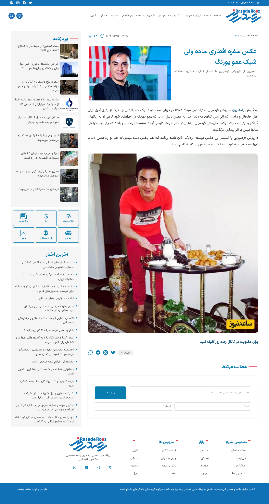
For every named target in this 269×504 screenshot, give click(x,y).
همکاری (241, 466)
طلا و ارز (203, 450)
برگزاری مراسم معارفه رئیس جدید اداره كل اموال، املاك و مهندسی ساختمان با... (44, 407)
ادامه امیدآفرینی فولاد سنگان (56, 298)
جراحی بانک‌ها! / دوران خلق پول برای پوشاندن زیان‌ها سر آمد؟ (39, 66)
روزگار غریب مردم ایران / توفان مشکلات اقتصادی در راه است (40, 155)
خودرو (151, 15)
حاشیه (238, 36)
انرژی (135, 450)
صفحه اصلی (251, 36)
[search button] (11, 16)
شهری (93, 15)
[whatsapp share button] (91, 353)
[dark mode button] (19, 16)
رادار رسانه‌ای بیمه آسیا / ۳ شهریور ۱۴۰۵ (49, 330)
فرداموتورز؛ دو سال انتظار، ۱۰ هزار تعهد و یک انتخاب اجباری (38, 120)
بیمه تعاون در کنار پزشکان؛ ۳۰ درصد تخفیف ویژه (46, 383)
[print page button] (90, 36)
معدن (114, 15)
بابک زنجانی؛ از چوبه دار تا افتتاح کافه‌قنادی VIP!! (38, 48)
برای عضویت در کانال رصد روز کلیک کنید (229, 342)
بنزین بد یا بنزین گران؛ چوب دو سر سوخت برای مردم (37, 173)
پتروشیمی (127, 15)
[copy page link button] (96, 36)
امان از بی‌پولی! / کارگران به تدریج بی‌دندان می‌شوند (38, 137)
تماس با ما (239, 473)
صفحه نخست (212, 15)
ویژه (135, 473)
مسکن (103, 15)
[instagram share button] (18, 3)
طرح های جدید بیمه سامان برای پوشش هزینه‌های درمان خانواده (49, 308)
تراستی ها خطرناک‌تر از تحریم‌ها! (39, 189)
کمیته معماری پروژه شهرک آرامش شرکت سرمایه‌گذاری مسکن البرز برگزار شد (49, 395)
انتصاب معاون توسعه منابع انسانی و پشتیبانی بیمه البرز (46, 320)
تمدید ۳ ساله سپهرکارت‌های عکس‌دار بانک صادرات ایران (48, 276)
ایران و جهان (193, 15)
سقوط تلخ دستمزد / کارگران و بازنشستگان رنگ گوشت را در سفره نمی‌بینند (38, 86)
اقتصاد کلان (169, 450)
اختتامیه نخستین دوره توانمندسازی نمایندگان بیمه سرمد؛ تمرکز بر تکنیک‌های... (46, 352)
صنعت (140, 15)
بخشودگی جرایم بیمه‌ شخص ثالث (53, 362)
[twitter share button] (30, 3)
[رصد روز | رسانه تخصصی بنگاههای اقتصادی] (243, 16)
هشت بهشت (24, 489)
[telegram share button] (24, 3)
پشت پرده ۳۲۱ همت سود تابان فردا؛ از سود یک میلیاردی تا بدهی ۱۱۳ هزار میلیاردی (36, 104)
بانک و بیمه (175, 15)
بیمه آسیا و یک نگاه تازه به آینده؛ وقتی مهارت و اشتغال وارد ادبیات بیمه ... (45, 340)
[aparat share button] (11, 3)
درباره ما (241, 458)
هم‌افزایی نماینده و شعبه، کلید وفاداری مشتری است (46, 371)
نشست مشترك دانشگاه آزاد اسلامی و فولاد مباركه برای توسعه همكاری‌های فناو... (44, 288)
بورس (161, 15)
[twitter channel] (109, 468)
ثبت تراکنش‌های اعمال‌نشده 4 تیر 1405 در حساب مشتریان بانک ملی (48, 264)
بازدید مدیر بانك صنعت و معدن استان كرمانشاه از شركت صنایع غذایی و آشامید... (44, 419)
